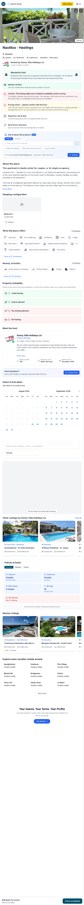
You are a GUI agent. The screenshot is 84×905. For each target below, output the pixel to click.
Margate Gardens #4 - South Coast (57, 643)
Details (10, 222)
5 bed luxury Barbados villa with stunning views (24, 643)
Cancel (26, 567)
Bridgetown (11, 640)
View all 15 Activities (12, 276)
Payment (18, 567)
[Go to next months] (79, 391)
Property (9, 139)
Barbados (9, 54)
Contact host (73, 372)
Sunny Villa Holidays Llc (29, 335)
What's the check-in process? (31, 148)
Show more (21, 356)
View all (79, 40)
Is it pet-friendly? (50, 148)
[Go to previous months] (5, 391)
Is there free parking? (12, 148)
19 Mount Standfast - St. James (55, 548)
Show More (7, 189)
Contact (75, 155)
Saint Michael (22, 640)
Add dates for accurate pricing (14, 385)
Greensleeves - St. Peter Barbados (19, 548)
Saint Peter (11, 544)
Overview (9, 567)
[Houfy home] (3, 3)
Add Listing (67, 4)
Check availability (72, 901)
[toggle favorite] (36, 523)
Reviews (18, 139)
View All (78, 518)
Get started (40, 721)
